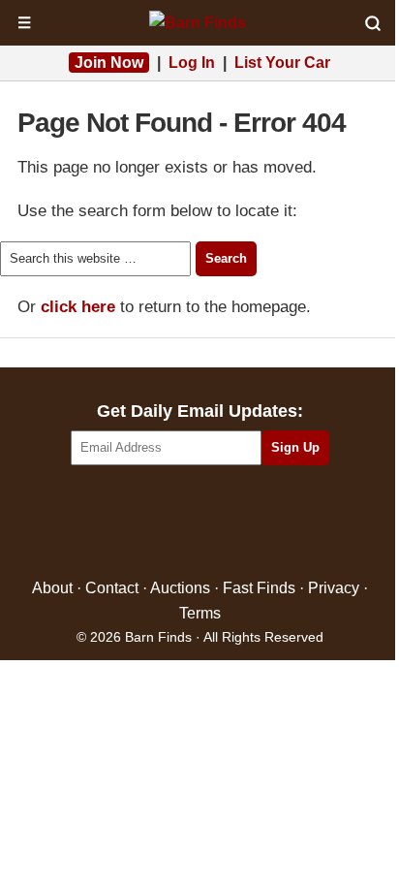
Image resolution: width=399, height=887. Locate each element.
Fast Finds (259, 588)
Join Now (109, 62)
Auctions (180, 588)
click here (78, 307)
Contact (111, 588)
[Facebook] (117, 523)
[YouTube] (283, 523)
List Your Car (282, 62)
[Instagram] (242, 523)
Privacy (333, 588)
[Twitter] (158, 523)
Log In (192, 62)
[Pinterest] (200, 523)
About (52, 588)
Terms (200, 613)
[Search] (373, 23)
